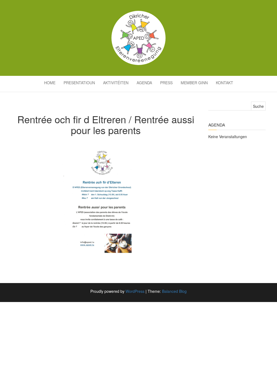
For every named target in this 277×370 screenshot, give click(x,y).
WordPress (135, 291)
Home (49, 82)
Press (166, 82)
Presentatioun (79, 82)
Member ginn (194, 82)
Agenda (144, 82)
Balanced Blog (174, 291)
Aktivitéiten (115, 82)
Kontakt (224, 82)
